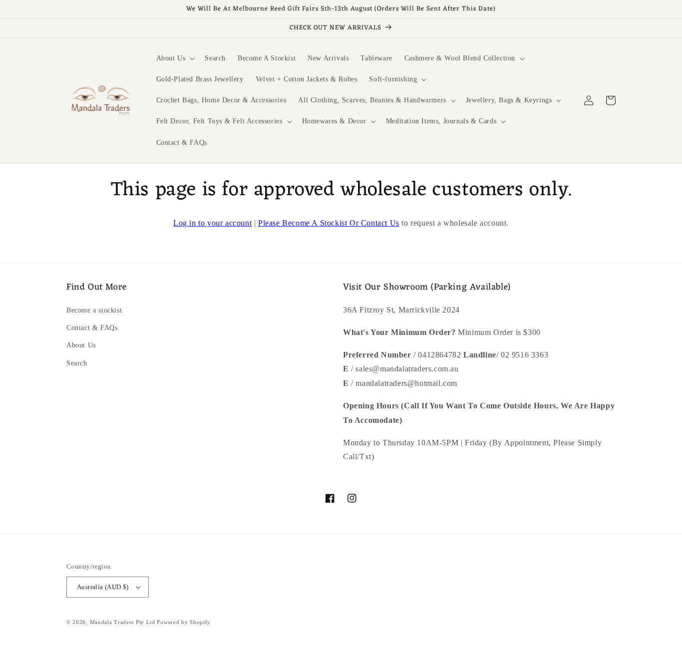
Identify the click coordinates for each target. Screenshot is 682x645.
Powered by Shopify (184, 622)
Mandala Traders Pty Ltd (122, 622)
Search (76, 363)
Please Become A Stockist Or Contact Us (328, 223)
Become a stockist (94, 310)
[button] (174, 58)
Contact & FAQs (91, 327)
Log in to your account (212, 223)
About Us (81, 345)
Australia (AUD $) (103, 587)
